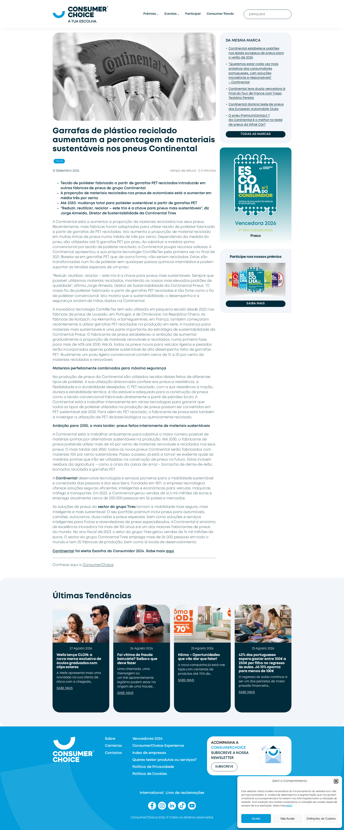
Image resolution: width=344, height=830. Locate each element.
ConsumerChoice (98, 565)
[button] (336, 781)
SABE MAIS (65, 688)
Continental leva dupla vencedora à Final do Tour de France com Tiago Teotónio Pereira (257, 93)
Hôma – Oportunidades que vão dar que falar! (199, 657)
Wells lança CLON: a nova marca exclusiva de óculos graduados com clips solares (79, 661)
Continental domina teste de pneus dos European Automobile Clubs (256, 107)
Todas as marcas (255, 134)
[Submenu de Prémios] (157, 14)
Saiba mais (255, 303)
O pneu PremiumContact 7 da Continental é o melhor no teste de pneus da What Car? (255, 120)
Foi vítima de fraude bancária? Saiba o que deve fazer (137, 659)
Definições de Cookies (321, 818)
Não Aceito (287, 818)
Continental (63, 551)
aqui (170, 551)
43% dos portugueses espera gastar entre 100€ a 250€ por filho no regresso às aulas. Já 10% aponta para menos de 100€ (262, 663)
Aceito (256, 818)
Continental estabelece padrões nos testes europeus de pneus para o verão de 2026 (256, 53)
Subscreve (224, 766)
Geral (59, 161)
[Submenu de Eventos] (178, 14)
